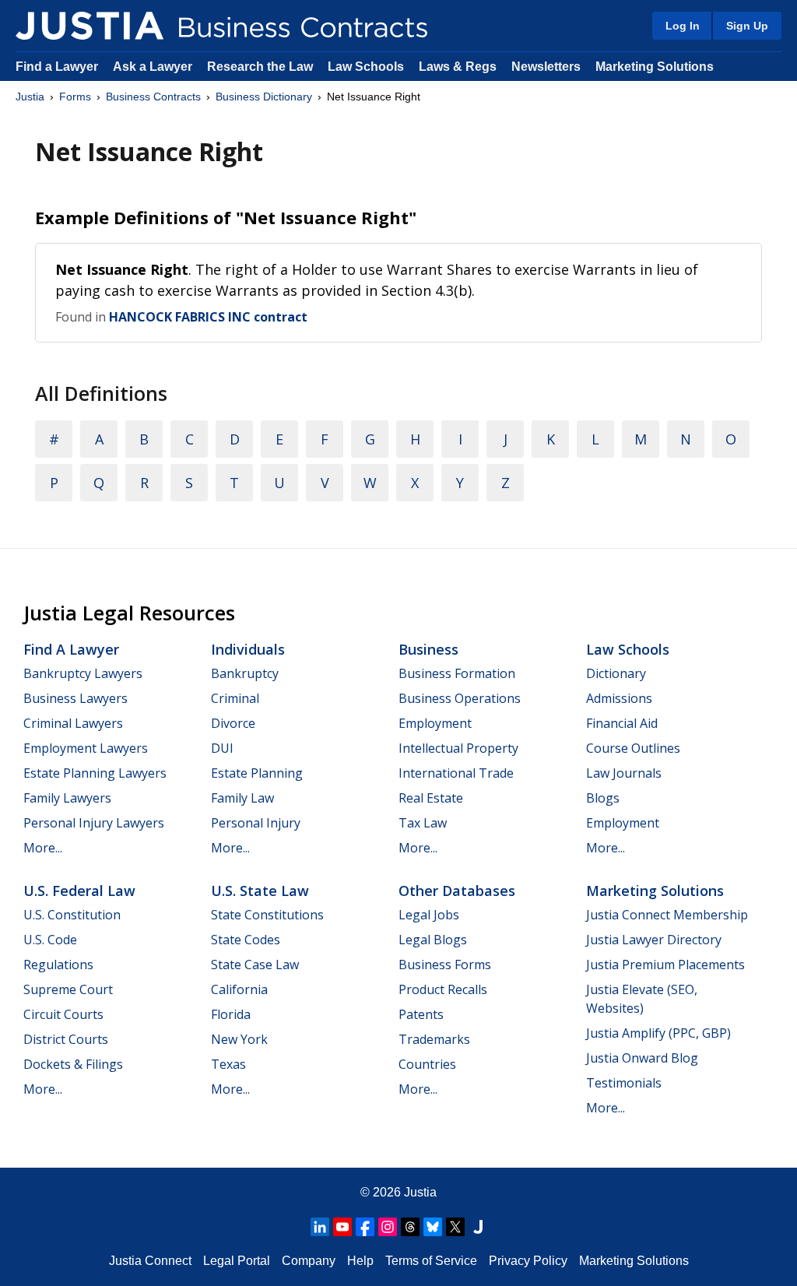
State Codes (245, 939)
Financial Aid (622, 723)
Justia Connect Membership (667, 914)
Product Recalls (442, 989)
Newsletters (546, 66)
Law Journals (624, 773)
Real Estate (430, 797)
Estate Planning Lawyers (95, 773)
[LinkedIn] (320, 1226)
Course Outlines (633, 748)
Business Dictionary (264, 96)
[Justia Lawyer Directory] (478, 1226)
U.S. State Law (260, 890)
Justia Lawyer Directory (654, 939)
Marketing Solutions (654, 66)
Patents (421, 1014)
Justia (30, 96)
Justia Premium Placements (665, 964)
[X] (455, 1226)
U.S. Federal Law (79, 890)
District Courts (65, 1039)
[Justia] (89, 26)
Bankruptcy (245, 673)
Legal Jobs (428, 914)
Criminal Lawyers (73, 723)
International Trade (456, 773)
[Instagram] (387, 1226)
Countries (427, 1064)
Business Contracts (153, 96)
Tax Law (422, 822)
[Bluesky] (432, 1226)
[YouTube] (342, 1226)
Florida (231, 1014)
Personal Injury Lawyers (93, 822)
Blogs (603, 797)
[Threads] (410, 1226)
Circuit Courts (63, 1014)
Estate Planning (257, 773)
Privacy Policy (528, 1260)
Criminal (235, 698)
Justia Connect (150, 1260)
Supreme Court (68, 989)
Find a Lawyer (57, 66)
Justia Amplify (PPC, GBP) (658, 1033)
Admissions (619, 698)
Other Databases (456, 890)
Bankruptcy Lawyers (82, 673)
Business (428, 649)
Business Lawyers (75, 698)
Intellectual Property (458, 748)
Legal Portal (236, 1260)
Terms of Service (431, 1260)
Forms (75, 96)
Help (360, 1260)
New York (239, 1039)
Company (308, 1260)
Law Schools (366, 66)
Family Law (242, 797)
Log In (682, 25)
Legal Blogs (432, 939)
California (239, 989)
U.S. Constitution (72, 914)
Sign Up (747, 25)
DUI (222, 748)
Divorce (233, 723)
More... (42, 847)
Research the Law (260, 66)
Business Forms (444, 964)
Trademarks (434, 1039)
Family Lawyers (67, 797)
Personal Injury (255, 822)
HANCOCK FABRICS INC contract (208, 316)
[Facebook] (365, 1226)
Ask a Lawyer (154, 66)
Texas (228, 1064)
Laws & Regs (458, 66)
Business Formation (456, 673)
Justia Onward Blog (642, 1057)
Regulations (58, 964)
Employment (435, 723)
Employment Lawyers (85, 748)
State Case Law (255, 964)
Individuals (248, 649)
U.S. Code (50, 939)
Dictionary (616, 673)
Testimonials (624, 1082)
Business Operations (459, 698)
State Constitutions (267, 914)
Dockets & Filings (73, 1064)
